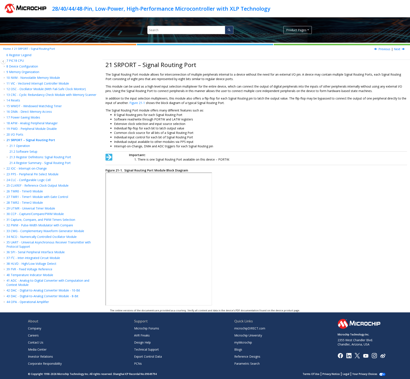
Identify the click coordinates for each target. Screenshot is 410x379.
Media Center (37, 349)
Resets (13, 100)
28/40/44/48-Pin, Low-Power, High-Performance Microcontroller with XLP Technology (161, 8)
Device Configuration (22, 66)
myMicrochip (243, 342)
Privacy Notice (331, 374)
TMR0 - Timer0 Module (24, 191)
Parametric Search (247, 363)
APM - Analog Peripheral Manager (32, 123)
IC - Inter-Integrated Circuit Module (33, 258)
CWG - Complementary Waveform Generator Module (45, 231)
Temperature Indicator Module (29, 275)
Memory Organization (22, 72)
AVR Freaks (142, 335)
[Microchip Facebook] (340, 355)
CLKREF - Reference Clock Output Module (37, 185)
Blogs (238, 349)
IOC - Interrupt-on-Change (26, 168)
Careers (33, 335)
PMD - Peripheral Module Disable (31, 129)
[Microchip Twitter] (357, 355)
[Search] (229, 30)
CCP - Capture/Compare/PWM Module (35, 214)
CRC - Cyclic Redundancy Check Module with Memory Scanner (51, 95)
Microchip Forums (146, 328)
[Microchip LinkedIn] (348, 355)
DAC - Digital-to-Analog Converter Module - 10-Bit (43, 290)
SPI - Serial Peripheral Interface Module (35, 252)
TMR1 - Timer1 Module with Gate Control (37, 197)
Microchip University (248, 335)
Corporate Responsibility (45, 363)
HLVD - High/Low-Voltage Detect (31, 264)
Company (34, 328)
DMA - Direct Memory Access (29, 112)
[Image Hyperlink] (365, 355)
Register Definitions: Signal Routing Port (40, 157)
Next (397, 49)
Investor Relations (40, 356)
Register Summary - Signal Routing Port (40, 163)
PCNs (138, 363)
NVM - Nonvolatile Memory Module (33, 78)
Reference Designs (247, 356)
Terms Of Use (311, 374)
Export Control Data (148, 356)
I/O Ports (14, 134)
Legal (346, 374)
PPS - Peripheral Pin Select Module (32, 174)
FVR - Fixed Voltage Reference (29, 269)
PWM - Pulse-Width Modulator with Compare (39, 225)
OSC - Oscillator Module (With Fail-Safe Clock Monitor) (46, 89)
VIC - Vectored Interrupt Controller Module (37, 83)
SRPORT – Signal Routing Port (34, 49)
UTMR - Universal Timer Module (30, 208)
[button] (4, 66)
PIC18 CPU (15, 61)
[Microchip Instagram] (374, 355)
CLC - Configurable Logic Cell (28, 180)
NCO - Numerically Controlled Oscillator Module (41, 237)
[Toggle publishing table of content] (3, 61)
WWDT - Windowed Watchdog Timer (34, 106)
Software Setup (23, 151)
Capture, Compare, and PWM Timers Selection (40, 220)
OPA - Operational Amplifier (27, 302)
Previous (384, 49)
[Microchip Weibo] (382, 355)
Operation (19, 146)
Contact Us (35, 342)
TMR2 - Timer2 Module (24, 202)
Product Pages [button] (296, 30)
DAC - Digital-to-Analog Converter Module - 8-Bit (42, 296)
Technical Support (146, 349)
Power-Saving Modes (23, 117)
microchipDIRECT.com (249, 328)
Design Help (142, 342)
